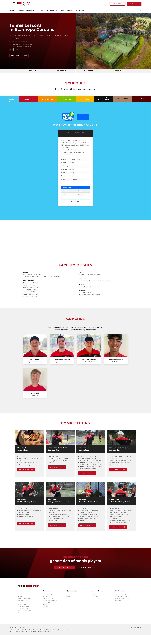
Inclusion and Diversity (24, 610)
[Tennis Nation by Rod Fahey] (20, 3)
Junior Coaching (47, 594)
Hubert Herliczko (89, 360)
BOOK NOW (75, 201)
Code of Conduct (23, 608)
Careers (20, 596)
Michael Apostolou (62, 360)
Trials (116, 602)
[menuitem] (12, 10)
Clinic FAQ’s (94, 596)
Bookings (20, 600)
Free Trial (45, 606)
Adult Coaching (47, 596)
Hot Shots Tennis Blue (75, 133)
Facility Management (24, 598)
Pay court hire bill (14, 627)
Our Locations (85, 567)
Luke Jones (35, 360)
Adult (68, 596)
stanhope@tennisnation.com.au (21, 41)
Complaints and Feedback (25, 613)
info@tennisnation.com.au (44, 631)
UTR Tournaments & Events (123, 596)
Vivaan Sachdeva (116, 360)
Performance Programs (121, 594)
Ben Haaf (35, 393)
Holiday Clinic (95, 594)
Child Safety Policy (23, 606)
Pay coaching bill (24, 627)
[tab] (9, 99)
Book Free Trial (62, 567)
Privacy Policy (22, 604)
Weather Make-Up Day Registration (49, 603)
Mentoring (118, 600)
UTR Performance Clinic (122, 598)
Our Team (21, 594)
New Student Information (50, 600)
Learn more (24, 469)
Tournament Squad (48, 598)
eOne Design (138, 627)
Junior (68, 594)
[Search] (140, 10)
